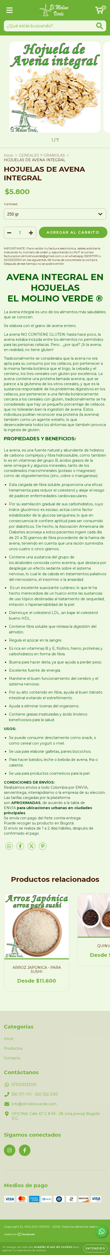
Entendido (95, 1248)
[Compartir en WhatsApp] (9, 846)
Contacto (12, 1058)
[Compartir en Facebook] (20, 848)
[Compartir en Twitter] (32, 848)
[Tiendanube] (20, 1235)
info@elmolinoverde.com (34, 1104)
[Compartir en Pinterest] (43, 848)
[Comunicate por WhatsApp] (101, 1231)
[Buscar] (100, 26)
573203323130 (24, 1084)
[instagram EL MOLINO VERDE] (9, 1150)
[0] (99, 11)
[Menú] (9, 10)
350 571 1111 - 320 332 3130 (35, 1094)
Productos (13, 1048)
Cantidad (10, 204)
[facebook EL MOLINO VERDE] (24, 1150)
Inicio (8, 155)
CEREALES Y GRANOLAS (42, 155)
